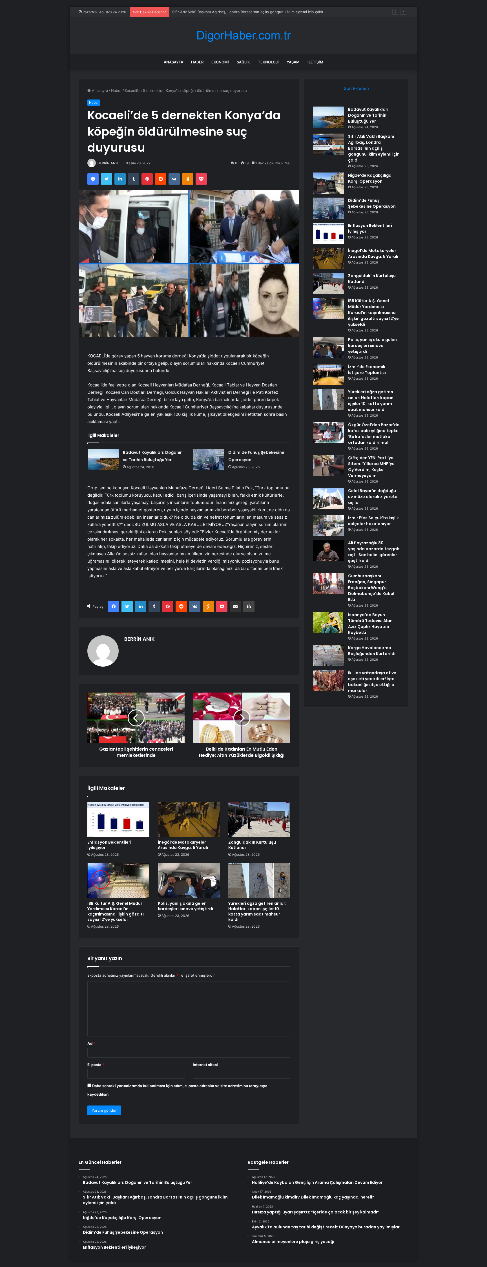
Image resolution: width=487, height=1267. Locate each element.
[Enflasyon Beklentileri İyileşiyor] (118, 819)
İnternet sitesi (205, 1064)
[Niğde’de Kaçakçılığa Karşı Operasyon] (328, 183)
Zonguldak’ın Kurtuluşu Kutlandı (252, 844)
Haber (197, 62)
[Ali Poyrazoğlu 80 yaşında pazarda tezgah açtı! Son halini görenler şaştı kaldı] (328, 550)
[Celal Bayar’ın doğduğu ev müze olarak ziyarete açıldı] (328, 498)
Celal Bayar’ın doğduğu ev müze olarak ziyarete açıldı (372, 496)
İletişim (315, 62)
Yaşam (293, 62)
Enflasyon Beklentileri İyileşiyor (109, 844)
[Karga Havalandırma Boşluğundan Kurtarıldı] (328, 655)
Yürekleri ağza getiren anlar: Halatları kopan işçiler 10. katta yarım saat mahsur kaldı (257, 911)
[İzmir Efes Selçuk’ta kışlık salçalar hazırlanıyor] (328, 525)
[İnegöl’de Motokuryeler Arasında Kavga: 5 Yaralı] (189, 819)
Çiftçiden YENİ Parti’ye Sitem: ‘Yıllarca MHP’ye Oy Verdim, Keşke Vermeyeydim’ (371, 466)
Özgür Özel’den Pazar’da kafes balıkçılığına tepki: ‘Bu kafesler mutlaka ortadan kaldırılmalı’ (374, 433)
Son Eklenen (356, 88)
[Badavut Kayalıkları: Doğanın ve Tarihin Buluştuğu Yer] (103, 459)
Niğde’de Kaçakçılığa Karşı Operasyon (204, 12)
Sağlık (243, 62)
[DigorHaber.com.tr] (243, 35)
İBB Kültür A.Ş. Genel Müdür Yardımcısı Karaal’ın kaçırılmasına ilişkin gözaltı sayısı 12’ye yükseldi (115, 911)
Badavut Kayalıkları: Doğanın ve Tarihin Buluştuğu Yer (368, 115)
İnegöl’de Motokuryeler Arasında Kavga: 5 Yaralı (183, 844)
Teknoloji (268, 62)
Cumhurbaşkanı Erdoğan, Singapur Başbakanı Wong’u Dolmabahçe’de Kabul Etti (371, 587)
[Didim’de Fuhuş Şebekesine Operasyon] (208, 459)
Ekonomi (220, 62)
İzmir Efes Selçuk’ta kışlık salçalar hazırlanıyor (373, 521)
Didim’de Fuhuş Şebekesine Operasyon (372, 203)
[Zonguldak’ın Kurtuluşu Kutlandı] (259, 819)
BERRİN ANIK (108, 163)
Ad (91, 1043)
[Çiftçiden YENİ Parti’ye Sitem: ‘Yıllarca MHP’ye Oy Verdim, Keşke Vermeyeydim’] (328, 465)
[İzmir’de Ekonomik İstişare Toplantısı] (328, 374)
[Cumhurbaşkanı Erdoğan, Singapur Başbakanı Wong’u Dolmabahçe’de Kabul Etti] (328, 583)
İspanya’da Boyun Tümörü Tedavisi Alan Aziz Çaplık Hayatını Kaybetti (370, 623)
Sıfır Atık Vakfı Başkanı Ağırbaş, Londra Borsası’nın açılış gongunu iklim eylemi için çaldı (374, 148)
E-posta (95, 1064)
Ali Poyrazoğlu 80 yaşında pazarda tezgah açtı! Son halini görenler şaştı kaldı (373, 551)
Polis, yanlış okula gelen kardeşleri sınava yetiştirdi (185, 906)
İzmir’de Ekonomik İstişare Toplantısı (367, 369)
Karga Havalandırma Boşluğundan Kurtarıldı (371, 650)
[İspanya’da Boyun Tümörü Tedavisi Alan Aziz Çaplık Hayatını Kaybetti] (328, 622)
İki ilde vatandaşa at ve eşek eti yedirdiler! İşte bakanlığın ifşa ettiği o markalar (372, 681)
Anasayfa (173, 62)
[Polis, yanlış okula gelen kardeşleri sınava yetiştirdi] (189, 880)
